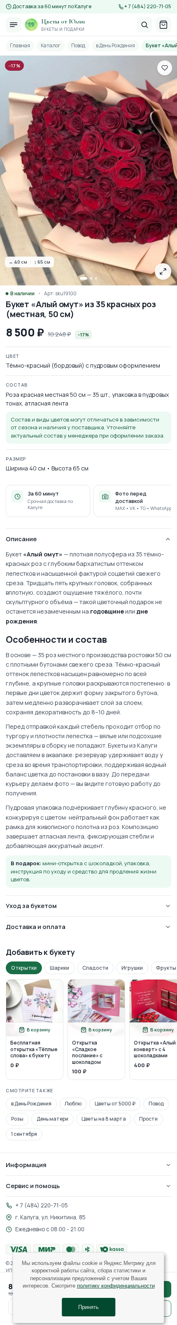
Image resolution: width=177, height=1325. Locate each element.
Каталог (51, 45)
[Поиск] (144, 24)
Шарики (59, 967)
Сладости (95, 967)
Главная (20, 45)
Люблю (73, 1103)
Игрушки (132, 967)
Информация (26, 1165)
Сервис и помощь (33, 1185)
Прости (148, 1118)
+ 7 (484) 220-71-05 (147, 6)
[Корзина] (163, 24)
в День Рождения (115, 45)
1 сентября (24, 1133)
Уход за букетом (31, 905)
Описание (21, 539)
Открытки (24, 967)
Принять (88, 1307)
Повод (78, 45)
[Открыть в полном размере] (163, 271)
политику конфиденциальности (116, 1286)
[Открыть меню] (13, 24)
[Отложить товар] (164, 67)
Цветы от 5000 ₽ (115, 1103)
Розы (17, 1118)
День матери (52, 1118)
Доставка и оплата (35, 926)
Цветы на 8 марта (104, 1118)
